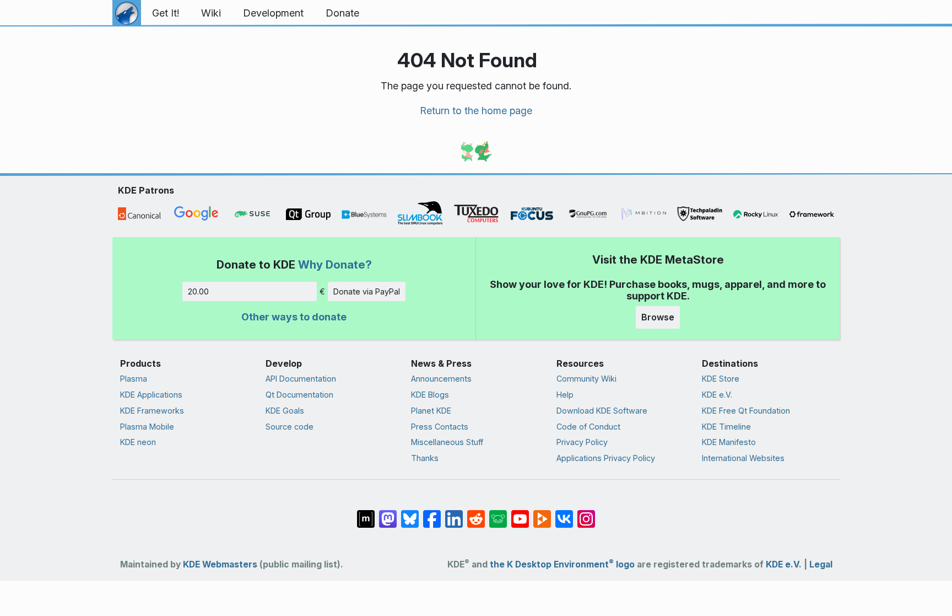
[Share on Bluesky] (410, 513)
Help (565, 394)
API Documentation (301, 378)
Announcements (441, 378)
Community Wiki (586, 378)
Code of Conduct (588, 426)
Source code (289, 426)
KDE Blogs (430, 394)
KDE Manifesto (729, 442)
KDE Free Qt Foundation (746, 410)
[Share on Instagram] (586, 513)
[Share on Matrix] (366, 513)
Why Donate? (335, 264)
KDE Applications (151, 394)
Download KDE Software (601, 410)
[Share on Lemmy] (498, 513)
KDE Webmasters (220, 564)
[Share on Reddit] (476, 513)
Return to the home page (476, 110)
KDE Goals (285, 410)
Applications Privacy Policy (605, 458)
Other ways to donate (294, 317)
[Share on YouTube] (520, 513)
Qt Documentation (299, 394)
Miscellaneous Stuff (447, 442)
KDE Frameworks (152, 410)
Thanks (425, 458)
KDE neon (138, 442)
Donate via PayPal (366, 291)
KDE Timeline (726, 426)
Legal (820, 564)
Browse (657, 317)
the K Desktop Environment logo (562, 564)
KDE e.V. (717, 394)
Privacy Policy (582, 442)
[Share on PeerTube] (542, 513)
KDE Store (720, 378)
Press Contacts (439, 426)
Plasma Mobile (147, 426)
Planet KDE (431, 410)
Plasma (133, 378)
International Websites (743, 458)
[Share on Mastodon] (388, 513)
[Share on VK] (564, 513)
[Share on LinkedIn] (454, 513)
